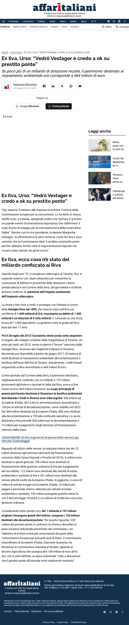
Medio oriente (20, 26)
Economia (13, 21)
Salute (73, 21)
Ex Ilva (7, 116)
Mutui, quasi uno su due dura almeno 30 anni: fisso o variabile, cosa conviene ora (119, 146)
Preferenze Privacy (79, 622)
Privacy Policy (49, 622)
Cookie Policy (62, 622)
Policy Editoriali (21, 611)
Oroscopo (124, 27)
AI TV (93, 21)
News (62, 21)
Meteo (109, 27)
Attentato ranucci (39, 26)
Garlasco (74, 26)
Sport (83, 21)
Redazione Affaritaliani (25, 84)
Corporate (28, 21)
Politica (41, 21)
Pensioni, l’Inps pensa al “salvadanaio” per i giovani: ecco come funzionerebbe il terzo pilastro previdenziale (119, 178)
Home (5, 52)
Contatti (8, 611)
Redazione (36, 611)
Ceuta (64, 26)
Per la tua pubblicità (53, 611)
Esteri (52, 21)
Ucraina (54, 26)
